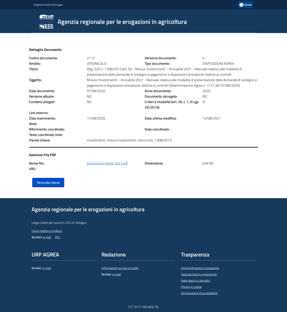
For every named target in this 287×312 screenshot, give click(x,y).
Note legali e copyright (195, 280)
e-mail (47, 237)
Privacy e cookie (191, 286)
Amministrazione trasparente (200, 268)
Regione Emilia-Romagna (48, 5)
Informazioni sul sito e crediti (120, 268)
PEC (57, 237)
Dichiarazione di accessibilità (199, 293)
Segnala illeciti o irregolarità (199, 274)
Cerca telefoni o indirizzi (47, 230)
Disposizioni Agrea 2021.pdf (107, 163)
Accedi (248, 5)
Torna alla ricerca (48, 182)
